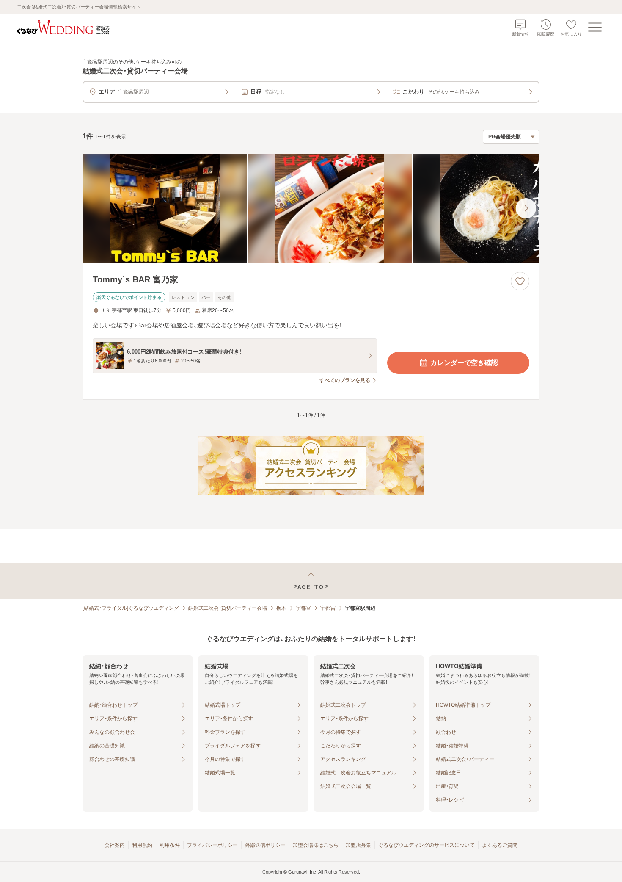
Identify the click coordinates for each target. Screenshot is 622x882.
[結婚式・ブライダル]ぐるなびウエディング (131, 608)
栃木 (281, 608)
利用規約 (142, 845)
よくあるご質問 (499, 845)
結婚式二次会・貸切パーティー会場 (227, 608)
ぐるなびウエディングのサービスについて (426, 845)
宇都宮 (303, 608)
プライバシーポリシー (212, 845)
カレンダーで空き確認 (464, 362)
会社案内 (115, 845)
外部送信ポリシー (265, 845)
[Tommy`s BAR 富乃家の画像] (311, 208)
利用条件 (170, 845)
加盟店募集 (358, 845)
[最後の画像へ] (526, 208)
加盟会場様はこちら (316, 845)
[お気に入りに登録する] (520, 281)
